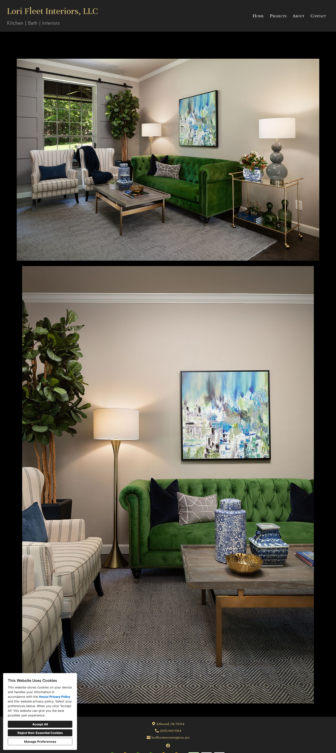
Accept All (40, 724)
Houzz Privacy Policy (54, 697)
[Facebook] (168, 746)
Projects (278, 16)
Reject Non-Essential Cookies (40, 733)
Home (258, 16)
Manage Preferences (40, 741)
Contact (318, 16)
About (298, 16)
